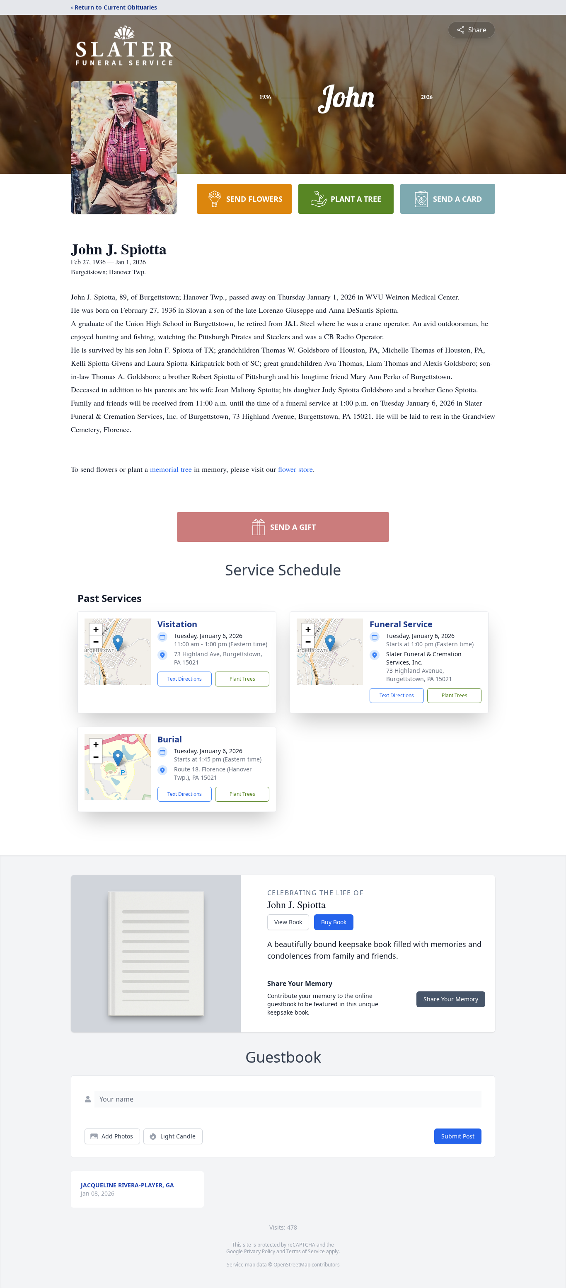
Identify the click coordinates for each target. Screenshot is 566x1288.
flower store (295, 469)
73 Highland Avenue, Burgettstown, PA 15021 (419, 675)
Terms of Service (305, 1251)
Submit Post (457, 1136)
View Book (288, 922)
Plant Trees (242, 678)
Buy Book (333, 922)
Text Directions (184, 678)
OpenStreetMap (291, 1264)
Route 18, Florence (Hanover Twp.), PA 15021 (213, 773)
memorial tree (171, 469)
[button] (118, 643)
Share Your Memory (450, 999)
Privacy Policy (259, 1251)
